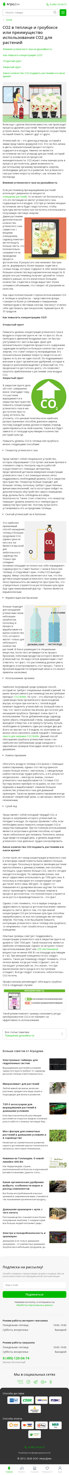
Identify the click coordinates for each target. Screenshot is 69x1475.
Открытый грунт (12, 61)
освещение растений (15, 196)
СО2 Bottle (20, 696)
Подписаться (34, 1294)
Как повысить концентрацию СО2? (22, 55)
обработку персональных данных (34, 1305)
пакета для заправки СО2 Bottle (21, 736)
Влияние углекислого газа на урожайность (27, 49)
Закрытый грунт (12, 67)
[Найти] (55, 12)
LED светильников (47, 949)
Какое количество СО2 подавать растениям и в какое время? (34, 74)
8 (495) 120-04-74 (16, 1358)
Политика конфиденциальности (34, 1453)
